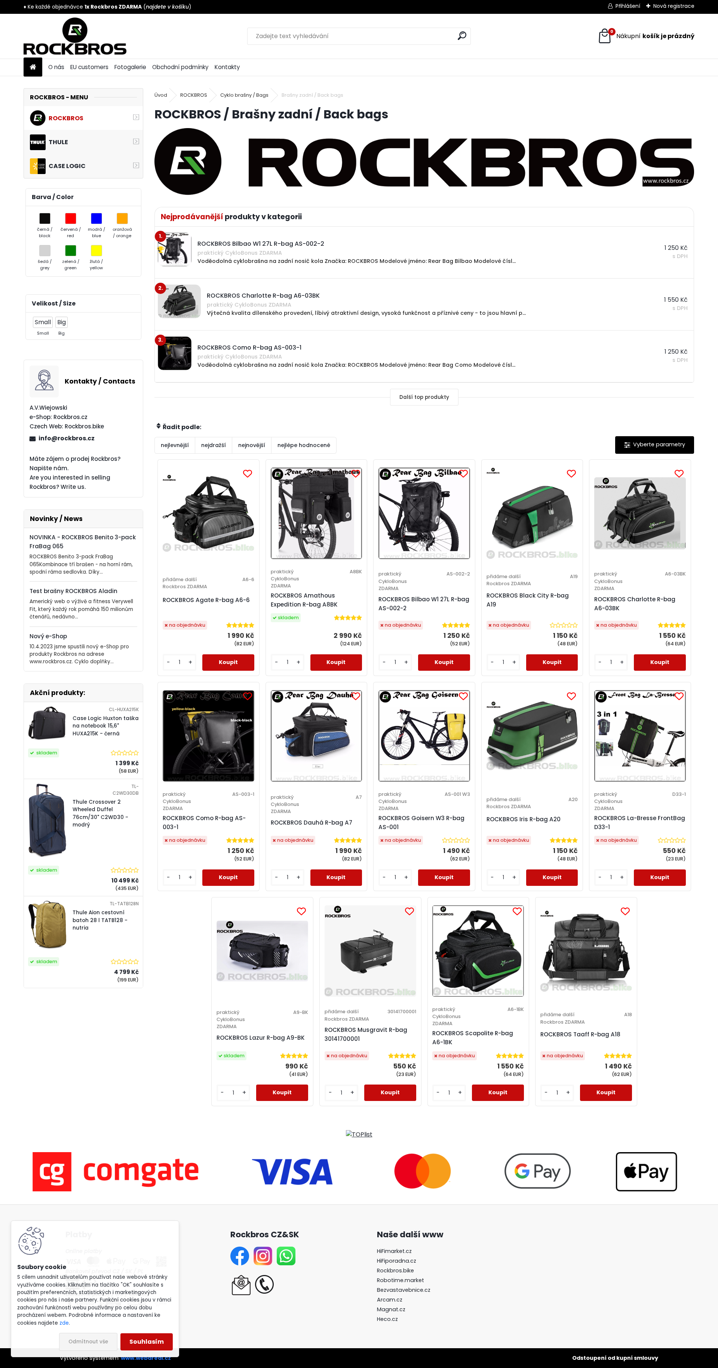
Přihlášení (628, 6)
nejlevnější (175, 445)
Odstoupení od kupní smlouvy (615, 1358)
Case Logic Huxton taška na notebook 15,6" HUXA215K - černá (106, 726)
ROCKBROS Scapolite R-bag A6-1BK (472, 1037)
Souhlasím (146, 1341)
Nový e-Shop (48, 636)
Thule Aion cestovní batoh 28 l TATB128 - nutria (100, 920)
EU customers (89, 67)
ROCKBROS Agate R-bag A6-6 (206, 600)
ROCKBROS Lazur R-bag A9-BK (261, 1038)
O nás (56, 67)
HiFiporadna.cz (396, 1261)
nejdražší (213, 445)
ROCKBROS (193, 95)
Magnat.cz (391, 1309)
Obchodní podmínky (180, 67)
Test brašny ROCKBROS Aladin (73, 591)
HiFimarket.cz (394, 1251)
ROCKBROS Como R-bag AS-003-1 (204, 822)
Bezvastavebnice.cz (403, 1290)
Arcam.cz (389, 1299)
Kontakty (227, 67)
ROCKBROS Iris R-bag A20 (524, 819)
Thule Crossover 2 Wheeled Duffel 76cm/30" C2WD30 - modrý (100, 813)
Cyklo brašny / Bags (244, 95)
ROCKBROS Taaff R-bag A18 (580, 1034)
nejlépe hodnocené (303, 445)
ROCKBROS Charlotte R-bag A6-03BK (634, 603)
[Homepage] (33, 67)
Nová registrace (673, 6)
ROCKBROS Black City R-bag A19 (528, 600)
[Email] (241, 1279)
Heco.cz (387, 1319)
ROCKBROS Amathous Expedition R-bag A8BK (304, 600)
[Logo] (75, 36)
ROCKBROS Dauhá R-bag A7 (311, 822)
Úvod (160, 95)
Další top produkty (424, 397)
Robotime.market (400, 1280)
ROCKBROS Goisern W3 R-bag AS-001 (421, 822)
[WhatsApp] (286, 1251)
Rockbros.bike (395, 1270)
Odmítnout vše (88, 1341)
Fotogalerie (130, 67)
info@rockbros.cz (67, 438)
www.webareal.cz (146, 1358)
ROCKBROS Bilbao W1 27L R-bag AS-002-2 (423, 603)
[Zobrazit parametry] (654, 445)
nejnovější (251, 445)
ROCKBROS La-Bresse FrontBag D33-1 (639, 822)
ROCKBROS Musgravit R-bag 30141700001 (366, 1034)
